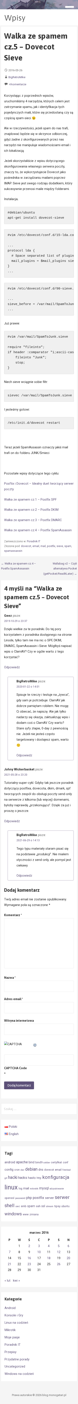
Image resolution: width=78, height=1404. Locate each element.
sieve (60, 546)
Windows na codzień (19, 1374)
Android (10, 1308)
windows (13, 1213)
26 (58, 1264)
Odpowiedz (12, 667)
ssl (43, 1206)
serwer (62, 1197)
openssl (9, 1198)
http (39, 1177)
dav (22, 1169)
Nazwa (10, 977)
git (6, 1178)
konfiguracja (55, 1177)
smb (23, 1206)
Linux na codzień (16, 1323)
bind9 (38, 1162)
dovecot (26, 546)
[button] (71, 7)
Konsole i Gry (14, 1315)
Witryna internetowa (19, 1020)
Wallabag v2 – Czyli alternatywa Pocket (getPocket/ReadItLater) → (60, 568)
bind (31, 1162)
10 (39, 1252)
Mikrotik (10, 1330)
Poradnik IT (33, 541)
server (49, 1198)
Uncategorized (15, 1366)
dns (40, 1169)
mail (43, 546)
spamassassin (13, 550)
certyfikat (56, 1162)
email (35, 546)
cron (17, 1169)
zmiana (34, 1214)
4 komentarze (17, 84)
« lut (7, 1280)
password (20, 1198)
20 (68, 1258)
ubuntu (65, 1206)
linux (11, 1187)
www (26, 1214)
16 (29, 1258)
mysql (44, 1188)
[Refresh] (35, 1044)
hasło (32, 1177)
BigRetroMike (16, 77)
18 (48, 1258)
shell (10, 1205)
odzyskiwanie (57, 1188)
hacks (22, 1178)
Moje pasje (12, 1337)
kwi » (16, 1280)
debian (31, 1169)
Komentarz (13, 915)
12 (58, 1252)
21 (9, 1264)
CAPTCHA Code (15, 1068)
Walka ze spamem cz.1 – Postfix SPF (30, 499)
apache (22, 1162)
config (9, 1170)
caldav (46, 1162)
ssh (38, 1206)
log (20, 1188)
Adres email (13, 999)
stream (49, 1206)
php (29, 1198)
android (10, 1162)
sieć (17, 1206)
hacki (12, 1177)
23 (29, 1264)
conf (65, 1162)
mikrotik (34, 1188)
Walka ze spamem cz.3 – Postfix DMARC (33, 520)
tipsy (57, 1206)
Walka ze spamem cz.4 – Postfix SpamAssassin (38, 530)
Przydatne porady (17, 1359)
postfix (51, 546)
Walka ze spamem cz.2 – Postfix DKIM (31, 510)
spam (67, 546)
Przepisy (10, 1352)
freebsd (66, 1169)
